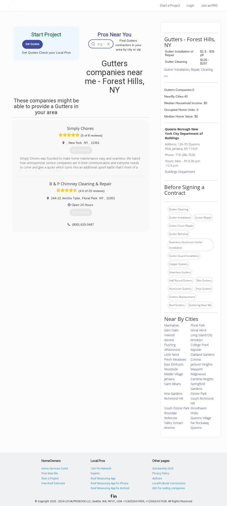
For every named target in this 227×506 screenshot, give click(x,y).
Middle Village (173, 374)
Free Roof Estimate (53, 483)
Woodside (171, 369)
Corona (196, 359)
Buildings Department (180, 172)
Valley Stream (173, 423)
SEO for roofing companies (168, 488)
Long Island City (201, 335)
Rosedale (170, 413)
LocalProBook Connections (169, 483)
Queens (196, 428)
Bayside (196, 350)
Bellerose (170, 418)
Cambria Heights (202, 379)
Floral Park (198, 325)
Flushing (170, 345)
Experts (95, 473)
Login (190, 5)
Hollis (194, 413)
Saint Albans (172, 384)
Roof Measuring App (103, 478)
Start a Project (170, 5)
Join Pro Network (101, 468)
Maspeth (197, 369)
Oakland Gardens (203, 354)
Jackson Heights (202, 364)
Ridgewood (198, 374)
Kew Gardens (173, 393)
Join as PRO (209, 5)
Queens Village (201, 418)
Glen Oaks (171, 330)
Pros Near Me (49, 473)
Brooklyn (197, 340)
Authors (157, 478)
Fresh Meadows (175, 359)
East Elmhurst (174, 364)
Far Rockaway (200, 423)
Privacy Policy (160, 473)
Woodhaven (199, 408)
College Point (200, 345)
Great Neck (198, 330)
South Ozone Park (176, 408)
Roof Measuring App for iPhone (109, 483)
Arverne (169, 428)
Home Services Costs (54, 468)
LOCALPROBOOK (34, 5)
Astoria (169, 340)
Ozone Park (199, 393)
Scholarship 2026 (163, 468)
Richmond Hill (173, 398)
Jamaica (169, 379)
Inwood (169, 335)
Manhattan (171, 325)
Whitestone (172, 350)
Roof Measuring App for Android (110, 488)
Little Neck (171, 354)
